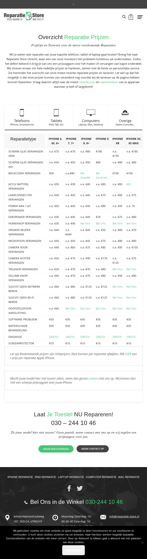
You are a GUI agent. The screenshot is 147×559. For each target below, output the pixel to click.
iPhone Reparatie (20, 477)
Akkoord (73, 550)
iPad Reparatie (45, 477)
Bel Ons (85, 223)
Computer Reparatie (101, 477)
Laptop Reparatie (71, 477)
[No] (142, 542)
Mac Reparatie (129, 477)
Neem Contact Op (92, 448)
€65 (129, 184)
